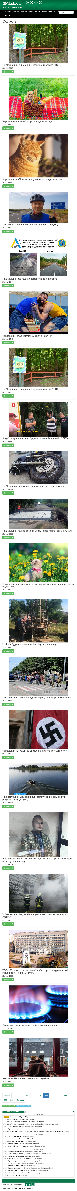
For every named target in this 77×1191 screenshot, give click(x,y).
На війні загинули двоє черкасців (17, 1175)
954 (39, 1095)
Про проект (7, 1188)
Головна (8, 12)
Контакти (29, 1188)
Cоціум (37, 12)
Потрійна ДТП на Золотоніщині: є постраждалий (21, 1141)
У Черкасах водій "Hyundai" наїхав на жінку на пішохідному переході (27, 1170)
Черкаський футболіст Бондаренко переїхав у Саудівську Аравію (27, 1146)
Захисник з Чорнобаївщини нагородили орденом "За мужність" (26, 1121)
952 (27, 1095)
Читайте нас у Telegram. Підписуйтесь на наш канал (26, 1117)
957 (58, 1095)
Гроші (31, 12)
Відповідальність (18, 1188)
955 (46, 1095)
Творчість (52, 12)
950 (14, 1095)
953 (33, 1095)
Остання (20, 1100)
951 (20, 1095)
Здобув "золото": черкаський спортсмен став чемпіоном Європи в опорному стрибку (32, 1124)
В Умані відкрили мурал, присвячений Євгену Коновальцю (24, 1126)
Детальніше (8, 72)
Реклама (8, 16)
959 (5, 1100)
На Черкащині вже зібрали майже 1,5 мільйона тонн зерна (24, 1139)
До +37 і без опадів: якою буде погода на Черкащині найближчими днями (29, 1153)
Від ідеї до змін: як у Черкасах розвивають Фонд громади (24, 1158)
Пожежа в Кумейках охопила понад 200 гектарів (21, 1119)
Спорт (44, 12)
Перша (7, 1095)
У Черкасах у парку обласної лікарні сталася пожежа (23, 1143)
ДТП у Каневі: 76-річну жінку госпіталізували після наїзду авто (26, 1163)
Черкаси (16, 12)
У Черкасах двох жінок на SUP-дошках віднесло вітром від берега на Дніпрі (30, 1168)
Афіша (69, 12)
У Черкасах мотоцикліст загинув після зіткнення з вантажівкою (26, 1129)
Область (24, 12)
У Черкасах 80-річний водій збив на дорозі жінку (21, 1165)
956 (52, 1095)
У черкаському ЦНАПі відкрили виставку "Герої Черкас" (24, 1156)
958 (65, 1095)
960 (11, 1100)
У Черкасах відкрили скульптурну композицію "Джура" (23, 1161)
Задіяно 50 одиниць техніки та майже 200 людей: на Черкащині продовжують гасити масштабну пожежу (38, 1131)
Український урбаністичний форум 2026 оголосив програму (24, 1173)
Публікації (61, 12)
